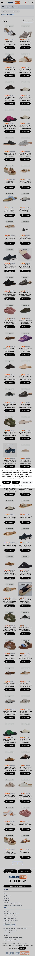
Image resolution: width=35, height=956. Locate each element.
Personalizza (27, 482)
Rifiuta (16, 482)
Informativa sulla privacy (28, 485)
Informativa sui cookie (6, 485)
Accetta (6, 482)
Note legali (17, 485)
